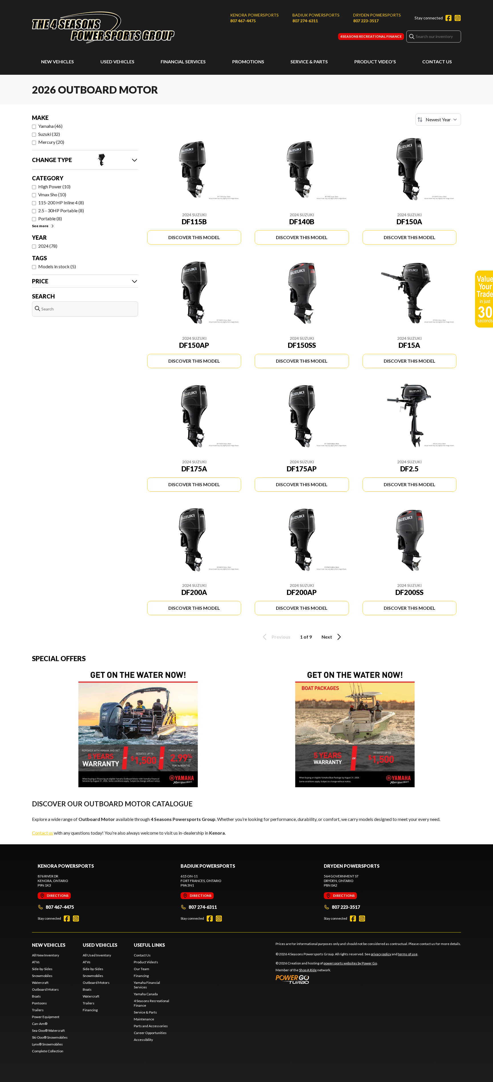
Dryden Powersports (377, 15)
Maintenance (144, 1019)
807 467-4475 (243, 20)
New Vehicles (57, 61)
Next (327, 636)
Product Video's (375, 61)
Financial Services (183, 61)
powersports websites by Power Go (350, 963)
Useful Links (149, 945)
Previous (281, 636)
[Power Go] (327, 979)
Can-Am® (39, 1024)
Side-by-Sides (42, 969)
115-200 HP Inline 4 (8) (61, 202)
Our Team (141, 969)
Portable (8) (50, 218)
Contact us (42, 832)
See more (40, 226)
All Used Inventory (97, 955)
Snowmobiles (42, 976)
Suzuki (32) (49, 134)
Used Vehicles (117, 61)
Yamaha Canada (146, 994)
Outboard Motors (45, 989)
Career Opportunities (150, 1033)
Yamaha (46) (50, 126)
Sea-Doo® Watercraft (48, 1030)
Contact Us (437, 61)
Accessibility (143, 1039)
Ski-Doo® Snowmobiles (50, 1037)
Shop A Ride (308, 970)
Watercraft (40, 982)
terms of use (407, 954)
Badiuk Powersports (316, 15)
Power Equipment (45, 1017)
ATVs (36, 962)
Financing (90, 1010)
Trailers (38, 1010)
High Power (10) (54, 186)
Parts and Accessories (151, 1026)
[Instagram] (457, 18)
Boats (36, 996)
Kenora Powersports (254, 15)
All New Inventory (45, 955)
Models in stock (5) (57, 266)
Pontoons (39, 1003)
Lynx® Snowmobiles (47, 1044)
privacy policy (381, 954)
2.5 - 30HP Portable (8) (61, 210)
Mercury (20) (51, 142)
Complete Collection (47, 1051)
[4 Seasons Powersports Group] (103, 27)
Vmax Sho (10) (52, 194)
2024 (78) (47, 246)
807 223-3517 (366, 20)
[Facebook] (448, 18)
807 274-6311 (305, 20)
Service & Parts (309, 61)
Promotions (248, 61)
